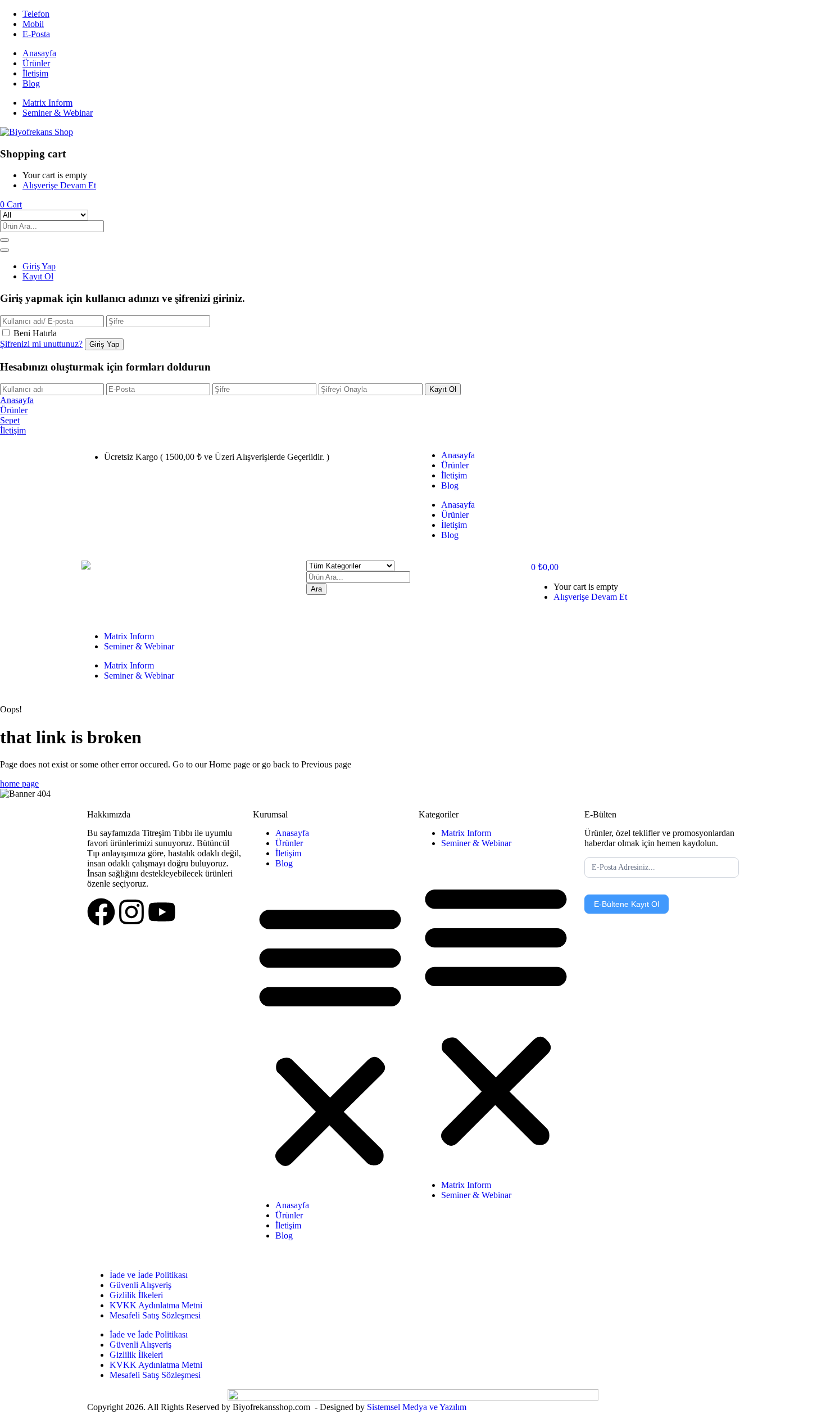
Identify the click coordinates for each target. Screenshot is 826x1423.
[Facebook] (101, 912)
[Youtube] (162, 912)
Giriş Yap (39, 266)
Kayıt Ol (37, 276)
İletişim (35, 73)
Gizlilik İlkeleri (136, 1295)
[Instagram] (131, 912)
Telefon (35, 14)
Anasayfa (39, 53)
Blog (31, 83)
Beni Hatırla (35, 333)
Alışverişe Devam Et (59, 185)
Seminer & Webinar (57, 113)
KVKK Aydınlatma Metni (156, 1305)
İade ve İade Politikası (149, 1275)
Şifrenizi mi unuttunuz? (41, 344)
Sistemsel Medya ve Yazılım (416, 1407)
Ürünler (36, 63)
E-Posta (36, 34)
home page (19, 783)
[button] (11, 204)
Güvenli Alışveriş (140, 1285)
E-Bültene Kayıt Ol (626, 904)
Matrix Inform (47, 102)
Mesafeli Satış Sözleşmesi (155, 1315)
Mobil (33, 24)
